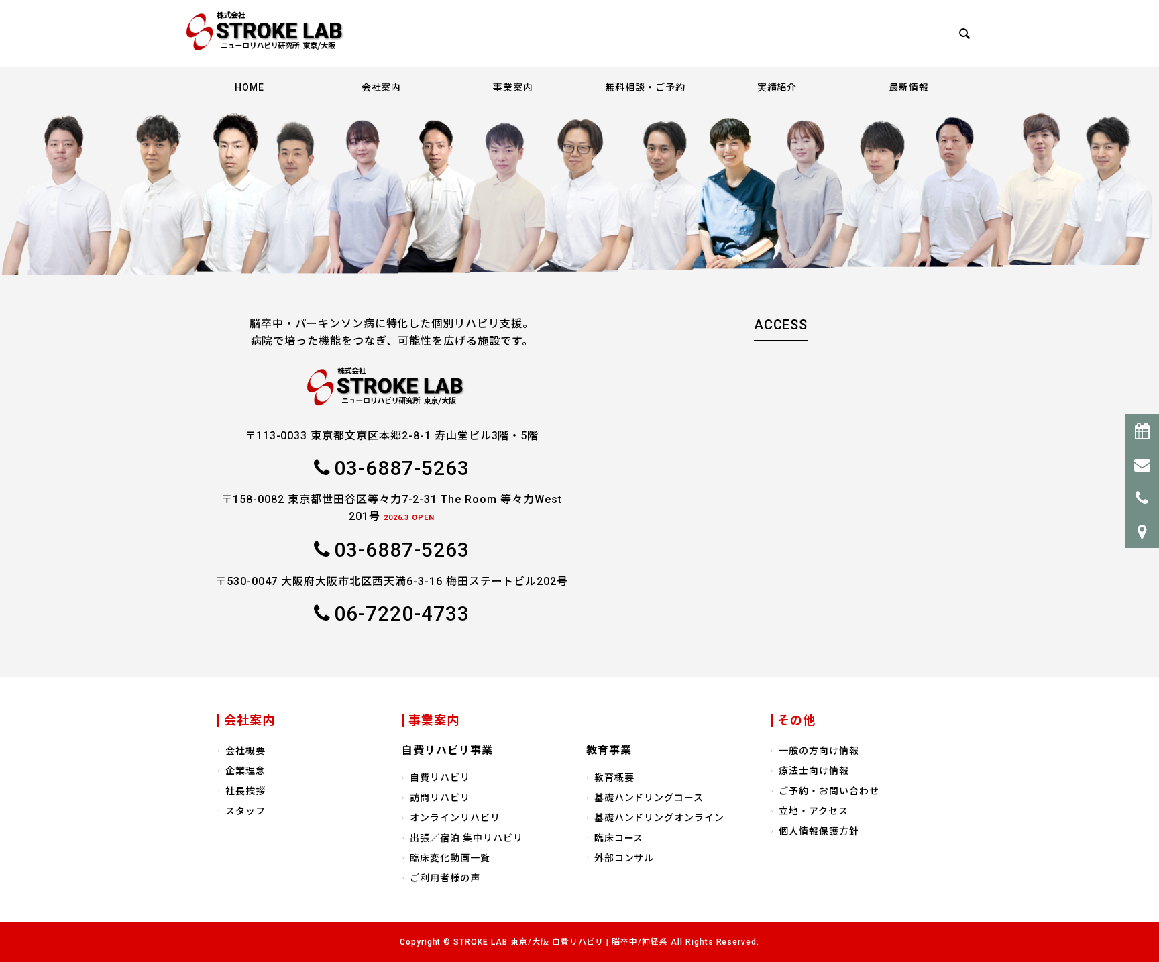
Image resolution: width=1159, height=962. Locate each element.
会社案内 (382, 87)
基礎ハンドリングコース (649, 797)
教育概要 (614, 777)
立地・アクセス (813, 811)
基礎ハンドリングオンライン (659, 817)
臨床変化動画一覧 (450, 858)
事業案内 (513, 87)
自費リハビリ (440, 777)
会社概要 (245, 750)
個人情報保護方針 (819, 831)
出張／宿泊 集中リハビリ (466, 838)
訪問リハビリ (440, 797)
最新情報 (909, 87)
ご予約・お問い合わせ (829, 791)
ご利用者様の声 (445, 878)
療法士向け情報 (814, 770)
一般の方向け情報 (819, 750)
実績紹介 (777, 87)
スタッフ (245, 811)
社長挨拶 (245, 791)
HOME (249, 87)
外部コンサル (624, 858)
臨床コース (619, 838)
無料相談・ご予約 (645, 87)
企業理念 (245, 770)
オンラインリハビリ (455, 817)
